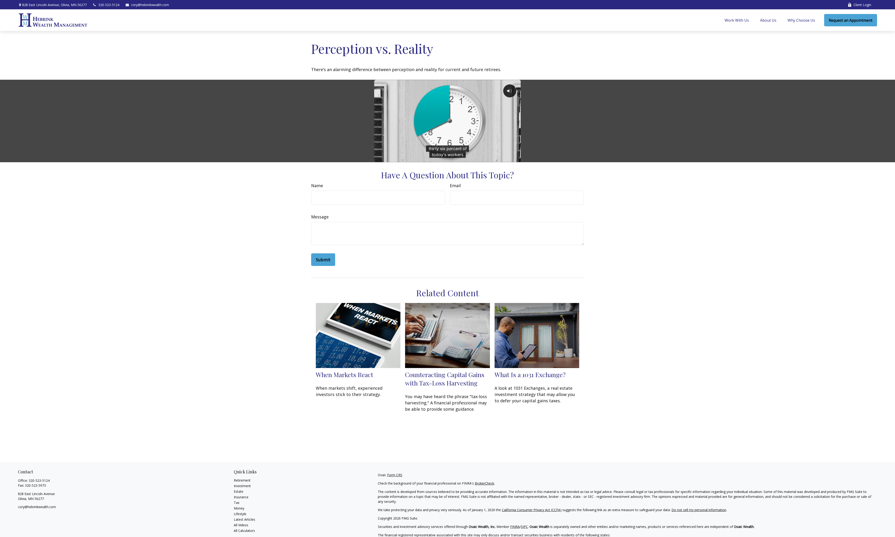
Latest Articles (244, 519)
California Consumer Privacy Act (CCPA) (531, 510)
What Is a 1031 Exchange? (530, 374)
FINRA (515, 526)
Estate (238, 491)
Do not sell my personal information (698, 510)
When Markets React (344, 374)
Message (320, 217)
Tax (236, 502)
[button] (737, 20)
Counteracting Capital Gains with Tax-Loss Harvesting (444, 378)
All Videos (241, 525)
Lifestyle (240, 514)
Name (317, 185)
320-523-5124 (108, 5)
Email (455, 185)
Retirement (242, 480)
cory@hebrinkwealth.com (150, 5)
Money (239, 508)
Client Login (862, 5)
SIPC (524, 526)
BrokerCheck (484, 483)
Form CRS (394, 475)
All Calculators (244, 530)
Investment (242, 486)
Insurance (241, 497)
